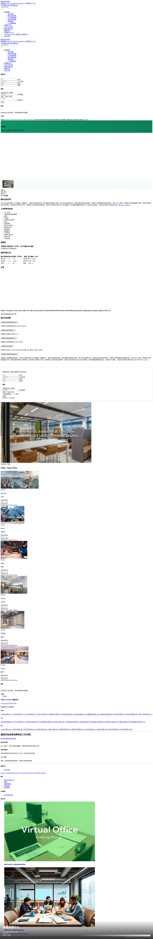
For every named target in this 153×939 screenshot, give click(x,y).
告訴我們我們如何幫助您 (8, 738)
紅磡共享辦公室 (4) (86, 722)
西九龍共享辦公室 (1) (113, 722)
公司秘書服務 (12, 17)
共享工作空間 (8, 27)
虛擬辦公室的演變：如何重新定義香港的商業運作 (15, 864)
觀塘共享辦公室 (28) (126, 722)
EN (23, 3)
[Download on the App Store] (4, 703)
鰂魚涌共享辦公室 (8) (108, 714)
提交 (2, 102)
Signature (3, 598)
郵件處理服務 (12, 19)
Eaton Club (3, 493)
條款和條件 (7, 784)
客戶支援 (7, 770)
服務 (11, 92)
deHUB (2, 563)
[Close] (1, 78)
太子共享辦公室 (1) (20, 722)
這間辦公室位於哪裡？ (7, 346)
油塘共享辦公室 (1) (54, 729)
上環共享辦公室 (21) (7, 714)
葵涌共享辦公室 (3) (103, 729)
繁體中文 (25, 34)
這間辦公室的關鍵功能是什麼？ (9, 354)
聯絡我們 (3, 3)
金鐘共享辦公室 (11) (81, 714)
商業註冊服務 (12, 16)
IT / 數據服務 (12, 23)
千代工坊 (3, 633)
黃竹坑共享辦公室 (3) (145, 714)
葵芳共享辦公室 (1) (115, 729)
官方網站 (95, 205)
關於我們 (3, 1)
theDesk (3, 528)
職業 (5, 782)
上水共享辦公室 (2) (7, 729)
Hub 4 (117, 205)
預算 (17, 394)
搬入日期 (9, 96)
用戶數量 (20, 94)
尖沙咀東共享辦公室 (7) (47, 722)
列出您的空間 (8, 795)
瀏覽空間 (7, 30)
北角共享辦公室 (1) (32, 714)
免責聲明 (7, 787)
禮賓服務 (10, 21)
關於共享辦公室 (9, 780)
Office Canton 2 (125, 205)
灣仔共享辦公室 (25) (121, 714)
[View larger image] (7, 184)
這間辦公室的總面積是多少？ (8, 338)
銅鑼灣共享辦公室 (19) (94, 714)
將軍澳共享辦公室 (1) (78, 729)
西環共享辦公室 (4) (69, 714)
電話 (19, 83)
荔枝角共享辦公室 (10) (99, 722)
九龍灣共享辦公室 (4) (7, 722)
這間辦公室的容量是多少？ (8, 330)
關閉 (2, 116)
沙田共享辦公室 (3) (42, 729)
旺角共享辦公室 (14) (61, 722)
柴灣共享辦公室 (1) (133, 714)
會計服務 (10, 14)
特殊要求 (20, 100)
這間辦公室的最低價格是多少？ (9, 322)
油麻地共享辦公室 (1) (73, 722)
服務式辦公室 (8, 29)
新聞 (8, 1)
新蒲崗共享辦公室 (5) (138, 722)
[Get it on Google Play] (12, 703)
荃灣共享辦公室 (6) (127, 729)
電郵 (19, 85)
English (12, 34)
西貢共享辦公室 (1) (66, 729)
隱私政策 (7, 785)
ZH (12, 32)
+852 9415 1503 (11, 3)
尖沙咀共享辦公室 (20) (33, 722)
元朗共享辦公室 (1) (18, 729)
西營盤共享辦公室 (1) (56, 714)
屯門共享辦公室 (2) (30, 729)
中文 (34, 3)
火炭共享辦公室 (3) (91, 729)
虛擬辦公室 (7, 25)
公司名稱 (20, 81)
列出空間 (7, 36)
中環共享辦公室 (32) (19, 714)
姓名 (19, 79)
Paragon (3, 668)
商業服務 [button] (7, 12)
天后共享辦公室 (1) (44, 714)
